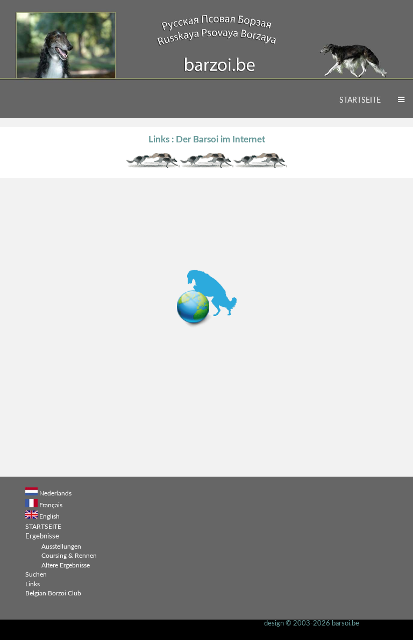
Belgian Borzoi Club (53, 593)
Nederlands (55, 494)
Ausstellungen (61, 547)
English (49, 517)
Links (32, 584)
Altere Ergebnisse (65, 566)
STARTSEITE (360, 100)
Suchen (36, 575)
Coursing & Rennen (69, 556)
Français (50, 505)
